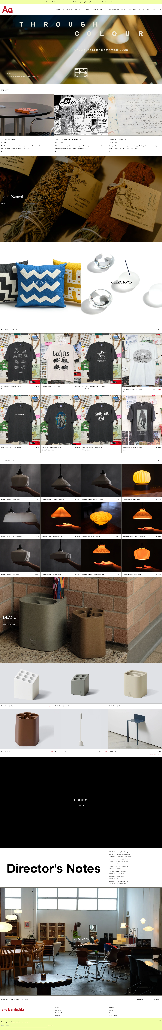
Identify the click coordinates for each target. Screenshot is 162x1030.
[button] (160, 9)
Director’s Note (59, 1013)
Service (111, 1010)
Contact (111, 1007)
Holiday (57, 1015)
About (57, 1007)
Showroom (58, 1010)
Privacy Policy (113, 1015)
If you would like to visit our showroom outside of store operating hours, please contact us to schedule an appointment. (81, 2)
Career (111, 1013)
